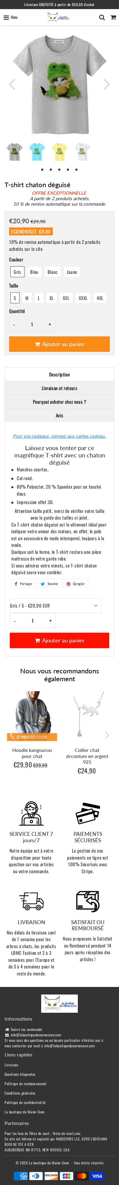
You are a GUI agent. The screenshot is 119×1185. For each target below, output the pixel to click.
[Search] (102, 17)
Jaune (72, 271)
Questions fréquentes (20, 1074)
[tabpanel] (14, 152)
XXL (66, 298)
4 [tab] (68, 169)
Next (107, 84)
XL (51, 298)
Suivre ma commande (26, 1029)
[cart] (113, 17)
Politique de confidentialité (25, 1102)
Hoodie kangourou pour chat (32, 753)
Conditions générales (20, 1093)
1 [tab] (42, 169)
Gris (17, 271)
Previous (12, 84)
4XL (100, 298)
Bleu (34, 271)
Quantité (17, 311)
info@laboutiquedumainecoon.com (36, 1034)
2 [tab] (51, 169)
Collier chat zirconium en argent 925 (87, 755)
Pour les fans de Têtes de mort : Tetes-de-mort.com (43, 1133)
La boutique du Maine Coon (25, 1111)
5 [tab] (77, 169)
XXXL (83, 298)
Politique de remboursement (26, 1083)
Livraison (11, 1064)
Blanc (53, 271)
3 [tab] (59, 169)
